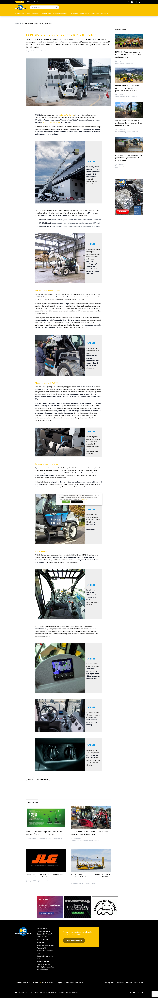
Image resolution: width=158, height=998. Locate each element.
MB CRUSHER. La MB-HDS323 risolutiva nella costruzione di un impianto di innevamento (128, 123)
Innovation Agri (42, 970)
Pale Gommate (46, 14)
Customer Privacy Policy (134, 983)
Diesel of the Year (43, 961)
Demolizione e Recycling (130, 131)
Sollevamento (73, 14)
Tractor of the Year (43, 964)
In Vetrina (127, 133)
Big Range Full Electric (66, 115)
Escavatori (35, 14)
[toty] (105, 907)
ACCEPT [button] (66, 502)
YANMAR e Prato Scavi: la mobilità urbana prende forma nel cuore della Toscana (90, 833)
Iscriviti (20, 2)
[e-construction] (20, 7)
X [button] (98, 495)
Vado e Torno (42, 928)
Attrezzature (84, 14)
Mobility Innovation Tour (46, 967)
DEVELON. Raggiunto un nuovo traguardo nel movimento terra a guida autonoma (128, 54)
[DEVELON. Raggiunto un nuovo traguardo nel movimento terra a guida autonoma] (129, 41)
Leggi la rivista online (74, 940)
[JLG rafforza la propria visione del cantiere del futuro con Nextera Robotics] (46, 860)
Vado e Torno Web (43, 931)
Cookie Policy (120, 983)
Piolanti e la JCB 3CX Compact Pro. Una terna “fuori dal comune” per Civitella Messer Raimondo (128, 88)
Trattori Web (41, 948)
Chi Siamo (29, 2)
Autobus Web (42, 937)
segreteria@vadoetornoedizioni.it (70, 983)
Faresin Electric (42, 779)
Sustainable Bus (42, 940)
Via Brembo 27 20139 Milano (27, 983)
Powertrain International (45, 945)
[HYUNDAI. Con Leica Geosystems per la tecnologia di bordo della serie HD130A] (129, 144)
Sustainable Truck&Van (45, 934)
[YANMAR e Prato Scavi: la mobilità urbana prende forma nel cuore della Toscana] (91, 817)
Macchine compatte (60, 14)
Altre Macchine (121, 96)
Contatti (36, 2)
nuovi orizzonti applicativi (51, 122)
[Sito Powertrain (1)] (77, 907)
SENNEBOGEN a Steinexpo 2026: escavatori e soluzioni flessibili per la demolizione (44, 833)
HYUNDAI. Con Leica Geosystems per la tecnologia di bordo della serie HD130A (128, 157)
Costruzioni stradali (130, 96)
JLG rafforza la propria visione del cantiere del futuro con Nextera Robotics (44, 875)
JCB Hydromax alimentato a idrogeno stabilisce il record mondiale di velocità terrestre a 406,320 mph (90, 876)
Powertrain (41, 942)
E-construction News (22, 14)
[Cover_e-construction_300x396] (129, 197)
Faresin (30, 779)
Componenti (120, 166)
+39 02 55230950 (47, 983)
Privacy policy (109, 983)
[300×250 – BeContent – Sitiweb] (50, 907)
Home (17, 24)
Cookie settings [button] (77, 502)
